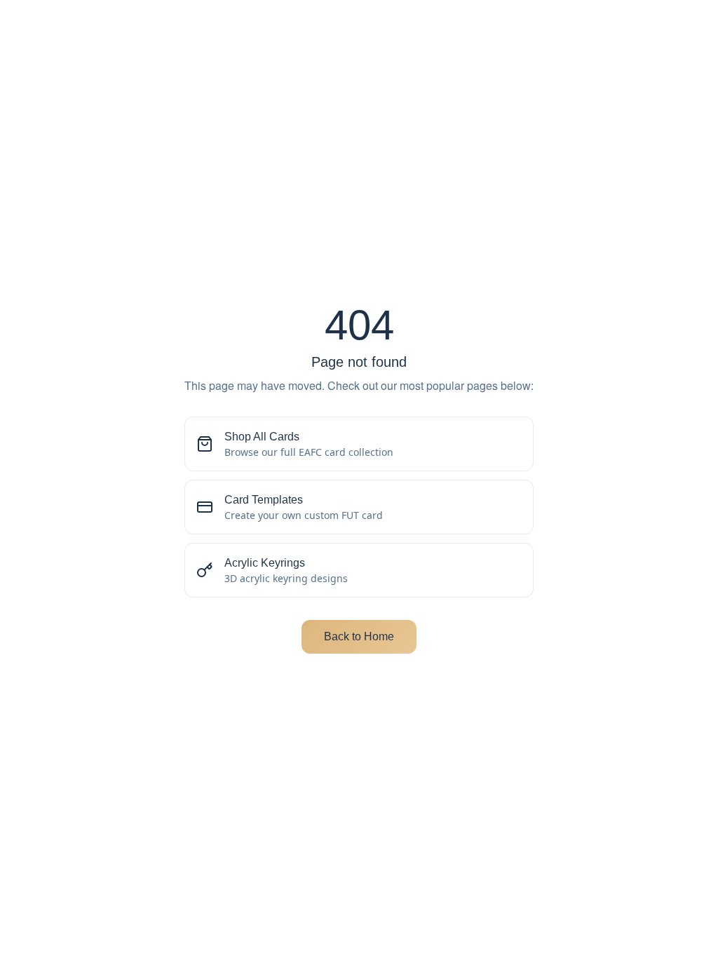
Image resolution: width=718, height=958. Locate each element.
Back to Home (359, 636)
